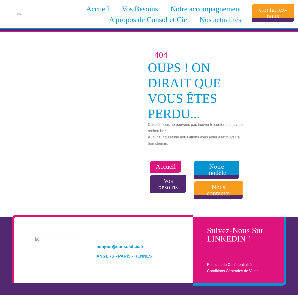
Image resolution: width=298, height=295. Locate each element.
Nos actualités (220, 19)
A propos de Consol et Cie (148, 19)
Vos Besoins (140, 9)
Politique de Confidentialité (229, 265)
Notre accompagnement (205, 9)
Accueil (97, 9)
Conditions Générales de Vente (233, 271)
